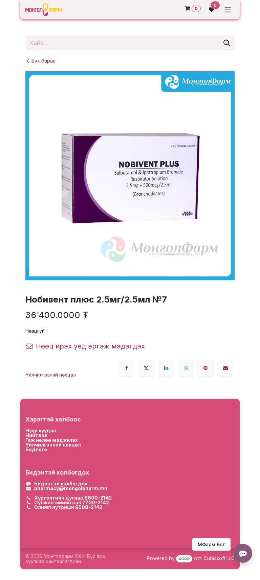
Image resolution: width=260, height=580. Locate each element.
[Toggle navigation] (228, 10)
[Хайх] (227, 42)
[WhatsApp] (186, 368)
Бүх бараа (43, 61)
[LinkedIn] (166, 368)
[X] (146, 368)
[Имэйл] (225, 368)
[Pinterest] (205, 368)
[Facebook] (126, 368)
